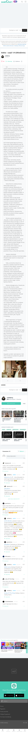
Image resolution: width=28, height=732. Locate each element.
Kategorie (14, 731)
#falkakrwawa (15, 429)
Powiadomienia (19, 731)
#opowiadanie (23, 429)
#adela (3, 429)
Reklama (5, 701)
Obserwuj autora (12, 403)
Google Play (10, 695)
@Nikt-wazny (7, 567)
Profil (24, 403)
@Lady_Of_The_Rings (9, 593)
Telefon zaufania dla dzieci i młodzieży (10, 45)
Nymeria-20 (8, 463)
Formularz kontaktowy (5, 717)
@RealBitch (7, 489)
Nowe (3, 731)
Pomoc (2, 706)
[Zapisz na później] (21, 61)
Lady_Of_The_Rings (9, 579)
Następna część (14, 30)
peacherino (8, 503)
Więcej (25, 731)
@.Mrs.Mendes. (8, 521)
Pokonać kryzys (22, 45)
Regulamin (2, 709)
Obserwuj (9, 61)
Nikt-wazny (7, 556)
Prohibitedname (9, 601)
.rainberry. (7, 56)
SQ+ (15, 1)
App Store (20, 695)
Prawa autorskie (4, 711)
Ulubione (17, 61)
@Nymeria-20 (7, 477)
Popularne (8, 731)
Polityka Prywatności (5, 714)
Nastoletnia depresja (22, 44)
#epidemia (9, 429)
